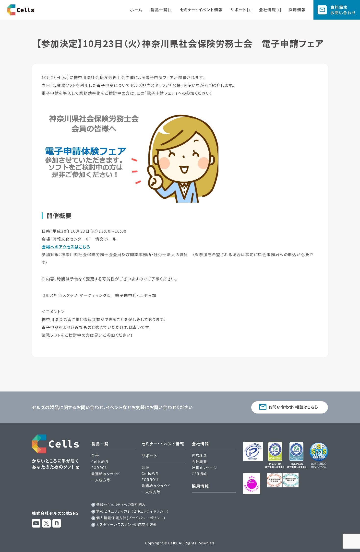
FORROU (99, 467)
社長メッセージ (204, 467)
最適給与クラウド (105, 473)
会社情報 (267, 9)
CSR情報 (199, 473)
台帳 (95, 455)
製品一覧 (159, 9)
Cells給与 (100, 461)
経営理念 (199, 455)
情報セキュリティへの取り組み (121, 504)
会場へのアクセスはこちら (66, 247)
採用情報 (297, 9)
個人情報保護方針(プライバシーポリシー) (130, 517)
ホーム (136, 9)
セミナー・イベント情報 (201, 9)
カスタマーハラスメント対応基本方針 (126, 524)
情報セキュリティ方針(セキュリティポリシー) (132, 511)
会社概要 (199, 461)
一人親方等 (100, 479)
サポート (238, 9)
